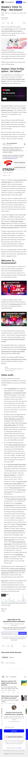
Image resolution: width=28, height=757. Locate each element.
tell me (8, 256)
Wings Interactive (9, 540)
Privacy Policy (19, 743)
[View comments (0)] (8, 23)
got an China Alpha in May (15, 424)
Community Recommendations (13, 504)
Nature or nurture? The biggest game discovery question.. (9, 683)
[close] (23, 705)
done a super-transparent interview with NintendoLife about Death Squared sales (13, 571)
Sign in (24, 2)
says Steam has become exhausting (14, 531)
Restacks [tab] (11, 657)
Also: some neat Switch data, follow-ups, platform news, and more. (9, 687)
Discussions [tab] (13, 676)
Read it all (4, 581)
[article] (14, 686)
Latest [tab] (7, 676)
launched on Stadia (9, 475)
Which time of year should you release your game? (9, 697)
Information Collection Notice (17, 638)
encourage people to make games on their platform (15, 482)
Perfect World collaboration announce (13, 418)
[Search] (25, 676)
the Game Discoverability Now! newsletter (13, 30)
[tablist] (8, 657)
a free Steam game (15, 304)
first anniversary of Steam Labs (17, 499)
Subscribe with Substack (15, 737)
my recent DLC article (19, 393)
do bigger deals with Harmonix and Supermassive (13, 226)
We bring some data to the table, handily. (10, 700)
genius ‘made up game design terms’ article (13, 359)
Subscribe (19, 2)
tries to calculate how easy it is (17, 445)
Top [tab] (3, 676)
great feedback (12, 389)
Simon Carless (4, 17)
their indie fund (15, 488)
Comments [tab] (5, 657)
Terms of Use (21, 637)
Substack (6, 753)
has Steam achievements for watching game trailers (13, 350)
